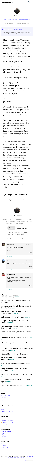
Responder (9, 256)
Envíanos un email (6, 431)
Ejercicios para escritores (8, 424)
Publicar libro (4, 419)
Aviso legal (22, 457)
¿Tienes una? (29, 460)
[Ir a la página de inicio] (6, 2)
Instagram (3, 435)
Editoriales (3, 444)
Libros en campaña (6, 408)
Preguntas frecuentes (7, 420)
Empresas (3, 445)
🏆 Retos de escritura (7, 422)
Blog (2, 400)
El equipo (3, 397)
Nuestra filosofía (5, 395)
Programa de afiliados (7, 411)
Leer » (17, 297)
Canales (3, 399)
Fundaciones (4, 447)
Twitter (2, 433)
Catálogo (3, 409)
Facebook (3, 436)
